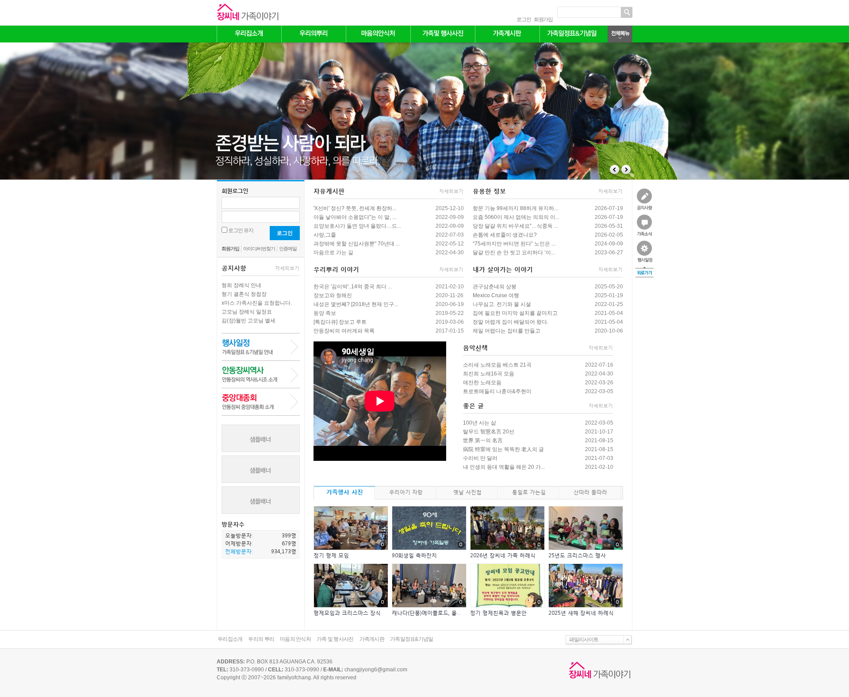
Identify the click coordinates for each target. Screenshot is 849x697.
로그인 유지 (240, 230)
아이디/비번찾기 (259, 248)
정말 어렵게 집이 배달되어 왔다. (510, 322)
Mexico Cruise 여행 (496, 295)
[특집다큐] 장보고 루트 (340, 322)
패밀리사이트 (583, 639)
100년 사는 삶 (479, 423)
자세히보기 (287, 268)
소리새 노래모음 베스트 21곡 (497, 365)
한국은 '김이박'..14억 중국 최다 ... (353, 286)
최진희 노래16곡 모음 (488, 374)
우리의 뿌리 (261, 639)
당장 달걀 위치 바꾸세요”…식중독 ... (515, 226)
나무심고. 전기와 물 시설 (502, 304)
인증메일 (288, 248)
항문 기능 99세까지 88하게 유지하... (515, 208)
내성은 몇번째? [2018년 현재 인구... (356, 304)
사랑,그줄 (325, 235)
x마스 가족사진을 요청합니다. (257, 303)
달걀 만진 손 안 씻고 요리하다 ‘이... (514, 252)
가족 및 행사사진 (335, 639)
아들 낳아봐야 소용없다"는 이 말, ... (355, 217)
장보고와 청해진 (333, 295)
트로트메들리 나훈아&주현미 (497, 391)
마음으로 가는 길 (333, 252)
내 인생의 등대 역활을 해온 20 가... (504, 467)
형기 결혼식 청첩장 (244, 294)
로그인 (523, 19)
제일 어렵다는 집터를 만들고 (506, 331)
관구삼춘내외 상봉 (494, 286)
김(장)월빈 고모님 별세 (248, 321)
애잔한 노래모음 (482, 382)
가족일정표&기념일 (411, 639)
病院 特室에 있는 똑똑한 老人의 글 (503, 449)
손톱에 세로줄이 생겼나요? (505, 235)
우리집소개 (230, 639)
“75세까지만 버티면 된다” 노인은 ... (514, 244)
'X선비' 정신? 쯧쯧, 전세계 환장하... (355, 208)
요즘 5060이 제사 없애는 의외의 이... (516, 217)
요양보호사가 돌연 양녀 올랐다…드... (357, 226)
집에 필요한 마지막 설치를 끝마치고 (515, 313)
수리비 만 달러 (480, 458)
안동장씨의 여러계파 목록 (344, 331)
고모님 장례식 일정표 (247, 312)
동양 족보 (325, 313)
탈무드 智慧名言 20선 (488, 432)
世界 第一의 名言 (483, 440)
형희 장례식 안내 (241, 285)
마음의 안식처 (295, 639)
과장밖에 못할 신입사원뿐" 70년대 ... (357, 244)
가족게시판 (371, 639)
